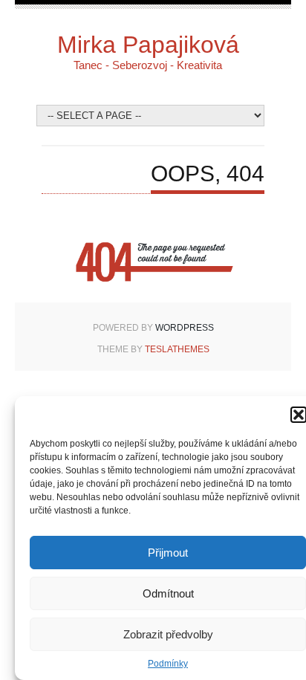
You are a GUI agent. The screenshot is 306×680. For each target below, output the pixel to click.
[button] (298, 414)
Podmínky (168, 663)
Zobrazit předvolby (168, 634)
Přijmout (168, 552)
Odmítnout (168, 593)
